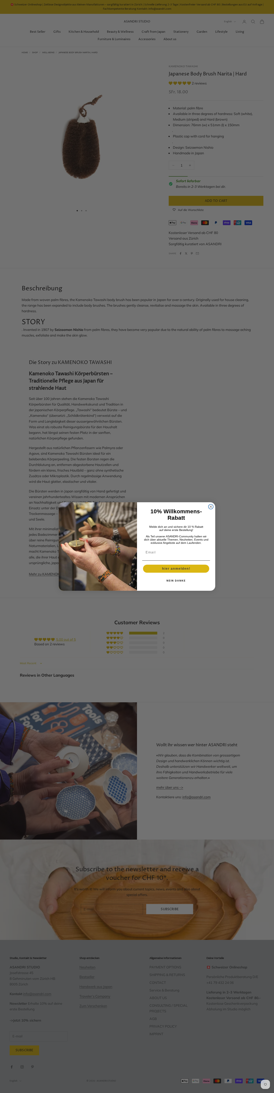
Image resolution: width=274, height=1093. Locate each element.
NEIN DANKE (176, 580)
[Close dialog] (210, 506)
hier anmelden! (176, 568)
